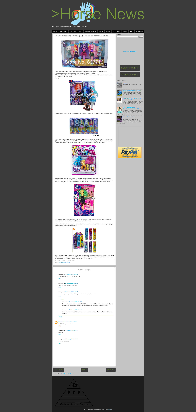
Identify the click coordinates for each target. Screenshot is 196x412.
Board (118, 31)
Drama (80, 31)
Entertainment (63, 31)
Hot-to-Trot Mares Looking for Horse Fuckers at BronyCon (132, 99)
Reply (59, 278)
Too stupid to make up (90, 31)
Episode (125, 31)
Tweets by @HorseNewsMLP (130, 51)
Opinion (101, 31)
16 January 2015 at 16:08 (71, 283)
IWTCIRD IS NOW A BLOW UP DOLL (132, 90)
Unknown (60, 321)
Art (113, 31)
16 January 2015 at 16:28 (70, 321)
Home (84, 370)
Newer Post (58, 370)
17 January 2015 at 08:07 (71, 339)
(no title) (125, 83)
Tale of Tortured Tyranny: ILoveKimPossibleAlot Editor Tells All (131, 108)
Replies (62, 299)
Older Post (110, 370)
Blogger (110, 409)
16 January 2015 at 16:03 (71, 274)
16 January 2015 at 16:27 (71, 291)
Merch (68, 262)
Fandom (55, 31)
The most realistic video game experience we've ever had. (130, 117)
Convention (73, 31)
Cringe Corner (139, 31)
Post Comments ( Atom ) (67, 373)
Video (131, 31)
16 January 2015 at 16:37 (75, 301)
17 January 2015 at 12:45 (75, 309)
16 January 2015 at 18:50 (71, 330)
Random (108, 31)
